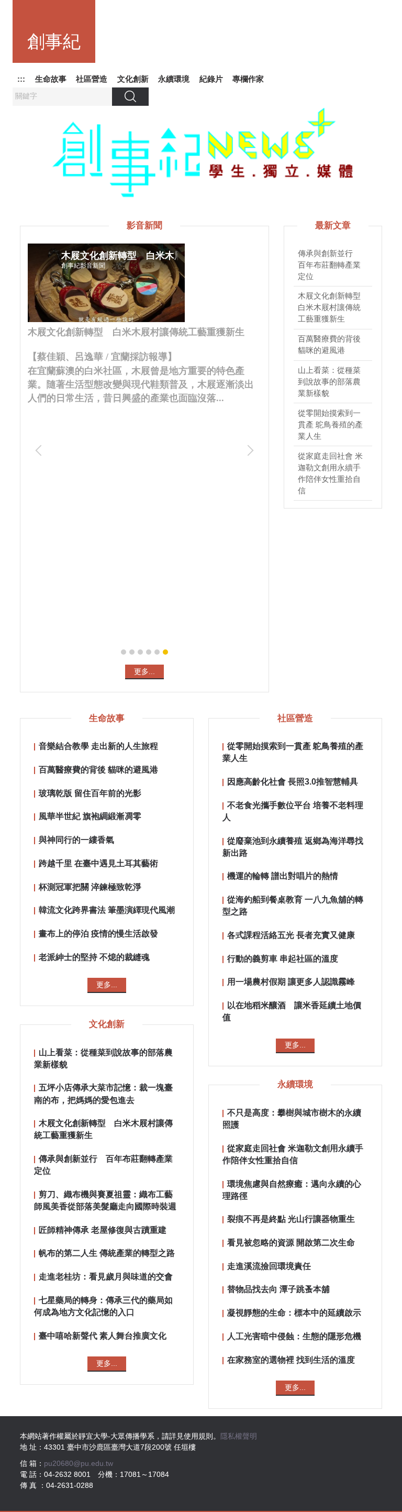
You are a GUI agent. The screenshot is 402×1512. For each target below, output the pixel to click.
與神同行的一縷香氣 (76, 839)
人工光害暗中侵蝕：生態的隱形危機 (294, 1336)
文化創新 (133, 78)
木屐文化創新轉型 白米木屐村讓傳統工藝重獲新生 (333, 307)
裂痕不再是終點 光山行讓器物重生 (291, 1218)
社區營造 (91, 78)
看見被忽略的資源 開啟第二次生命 (291, 1242)
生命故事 (50, 78)
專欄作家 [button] (248, 78)
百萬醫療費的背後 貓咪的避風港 (98, 769)
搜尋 (130, 96)
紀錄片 (211, 78)
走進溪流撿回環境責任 (269, 1266)
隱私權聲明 (238, 1436)
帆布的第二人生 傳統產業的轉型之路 (107, 1252)
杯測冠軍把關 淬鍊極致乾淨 (90, 886)
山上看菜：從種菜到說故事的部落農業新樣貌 (329, 382)
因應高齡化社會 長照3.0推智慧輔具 (292, 781)
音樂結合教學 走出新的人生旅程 (98, 746)
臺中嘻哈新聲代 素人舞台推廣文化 (102, 1335)
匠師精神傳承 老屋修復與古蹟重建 (102, 1229)
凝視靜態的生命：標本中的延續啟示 (294, 1312)
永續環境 (173, 78)
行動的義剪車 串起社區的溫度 (282, 958)
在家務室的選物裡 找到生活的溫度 (291, 1359)
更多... (144, 671)
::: (21, 78)
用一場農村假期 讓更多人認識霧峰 (291, 981)
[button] (41, 450)
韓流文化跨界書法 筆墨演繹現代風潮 (107, 909)
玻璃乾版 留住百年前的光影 (90, 793)
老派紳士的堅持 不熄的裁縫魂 (94, 957)
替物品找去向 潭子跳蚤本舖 (278, 1289)
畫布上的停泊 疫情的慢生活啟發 (98, 933)
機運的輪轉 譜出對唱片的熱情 (282, 875)
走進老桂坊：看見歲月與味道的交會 (106, 1276)
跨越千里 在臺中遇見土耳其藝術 (98, 863)
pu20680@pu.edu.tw (78, 1463)
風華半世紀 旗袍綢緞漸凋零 (90, 816)
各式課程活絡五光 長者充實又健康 (291, 935)
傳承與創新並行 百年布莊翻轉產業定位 (329, 265)
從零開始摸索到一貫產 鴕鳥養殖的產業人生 (330, 424)
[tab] (123, 652)
